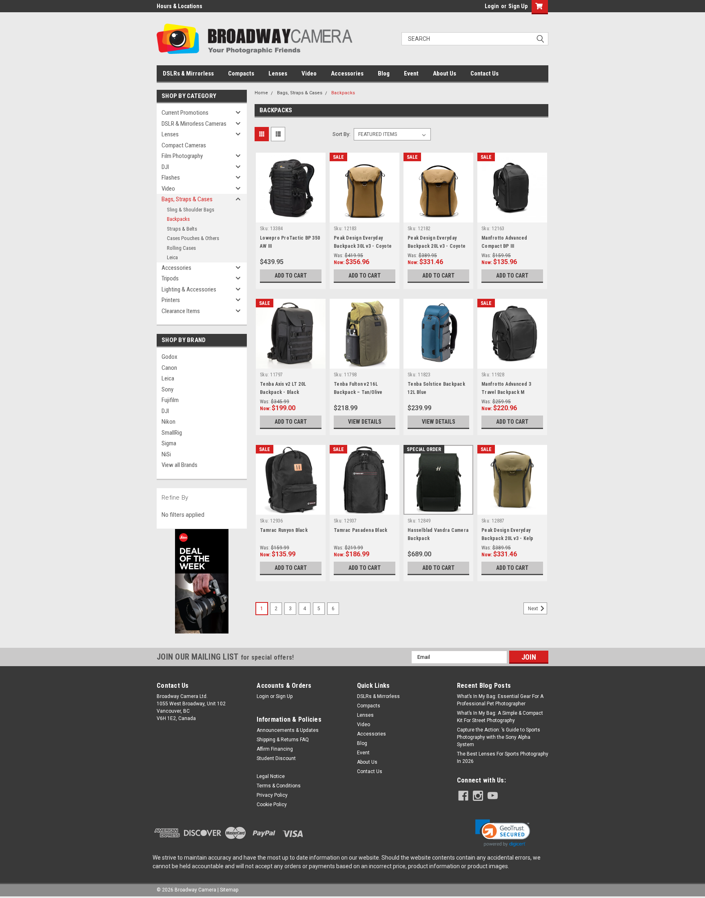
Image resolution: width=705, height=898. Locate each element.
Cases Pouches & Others (193, 238)
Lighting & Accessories (189, 289)
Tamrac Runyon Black (284, 530)
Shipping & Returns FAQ (283, 739)
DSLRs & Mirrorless (188, 73)
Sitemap (229, 890)
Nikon (168, 421)
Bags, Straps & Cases (187, 199)
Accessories (347, 73)
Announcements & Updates (288, 730)
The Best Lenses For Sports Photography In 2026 (502, 757)
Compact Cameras (184, 145)
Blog (384, 73)
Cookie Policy (272, 804)
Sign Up (518, 6)
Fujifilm (170, 400)
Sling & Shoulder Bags (190, 210)
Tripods (170, 278)
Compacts (241, 73)
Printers (171, 300)
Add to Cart (291, 275)
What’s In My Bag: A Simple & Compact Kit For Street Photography (500, 716)
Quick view (290, 216)
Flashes (171, 177)
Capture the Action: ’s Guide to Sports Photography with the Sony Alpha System (498, 737)
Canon (169, 367)
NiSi (166, 454)
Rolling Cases (181, 248)
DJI (165, 167)
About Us (444, 73)
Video (309, 73)
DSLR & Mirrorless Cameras (194, 123)
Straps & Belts (182, 229)
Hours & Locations (179, 6)
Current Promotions (185, 112)
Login (492, 6)
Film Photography (182, 156)
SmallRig (172, 432)
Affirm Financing (275, 749)
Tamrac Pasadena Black (360, 530)
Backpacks (178, 219)
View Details (364, 421)
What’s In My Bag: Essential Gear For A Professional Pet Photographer (500, 700)
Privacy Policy (272, 795)
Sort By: (341, 134)
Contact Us (484, 73)
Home (261, 93)
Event (411, 73)
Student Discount (276, 758)
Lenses (277, 73)
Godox (169, 356)
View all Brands (179, 465)
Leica (172, 257)
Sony (167, 389)
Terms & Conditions (279, 786)
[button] (502, 833)
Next (533, 608)
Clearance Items (181, 311)
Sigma (169, 443)
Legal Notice (271, 776)
